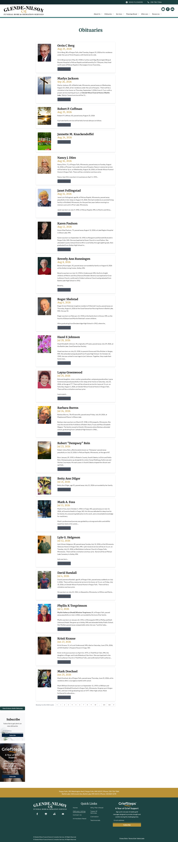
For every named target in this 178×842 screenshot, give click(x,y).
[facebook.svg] (37, 814)
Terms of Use (132, 838)
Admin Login (140, 838)
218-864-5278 (111, 794)
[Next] (114, 705)
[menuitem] (98, 14)
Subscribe (12, 735)
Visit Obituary (64, 69)
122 (109, 705)
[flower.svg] (46, 814)
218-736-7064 (114, 791)
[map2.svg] (54, 814)
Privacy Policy (124, 838)
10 (95, 705)
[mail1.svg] (63, 814)
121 (104, 705)
